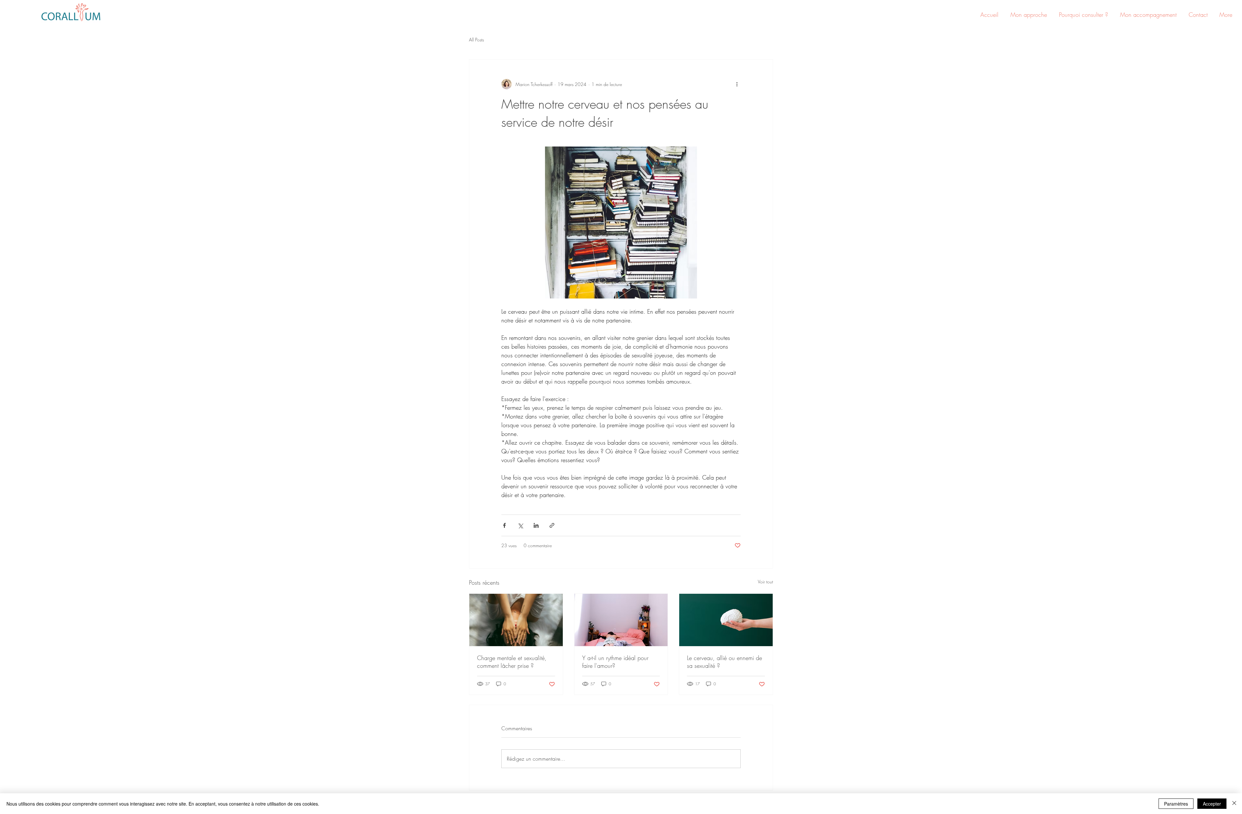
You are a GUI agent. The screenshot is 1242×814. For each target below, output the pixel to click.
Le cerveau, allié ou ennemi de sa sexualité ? (724, 661)
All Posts (476, 40)
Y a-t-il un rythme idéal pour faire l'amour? (615, 661)
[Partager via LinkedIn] (536, 525)
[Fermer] (1234, 803)
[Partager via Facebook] (504, 525)
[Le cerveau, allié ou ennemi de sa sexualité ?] (726, 620)
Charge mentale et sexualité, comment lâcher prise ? (512, 661)
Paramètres (1176, 803)
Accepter (1212, 803)
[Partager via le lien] (552, 525)
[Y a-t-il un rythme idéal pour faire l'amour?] (621, 620)
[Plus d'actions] (737, 84)
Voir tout (765, 582)
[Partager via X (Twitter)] (520, 525)
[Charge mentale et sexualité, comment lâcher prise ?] (516, 620)
